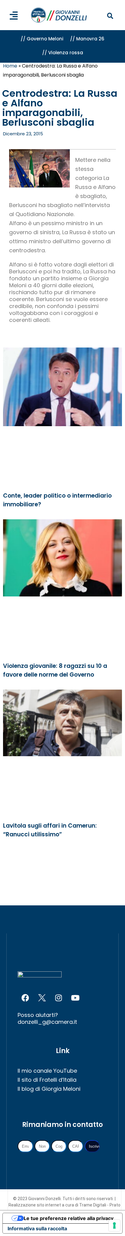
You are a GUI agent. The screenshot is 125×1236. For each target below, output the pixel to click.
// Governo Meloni (42, 39)
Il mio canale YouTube (47, 1070)
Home (10, 65)
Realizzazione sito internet (35, 1205)
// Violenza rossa (62, 52)
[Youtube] (75, 997)
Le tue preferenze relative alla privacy (68, 1218)
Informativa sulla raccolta (37, 1228)
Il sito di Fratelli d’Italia (47, 1079)
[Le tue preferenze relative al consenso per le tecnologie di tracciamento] (114, 1225)
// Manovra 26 (87, 39)
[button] (110, 16)
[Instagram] (58, 997)
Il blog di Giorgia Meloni (49, 1089)
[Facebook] (25, 997)
